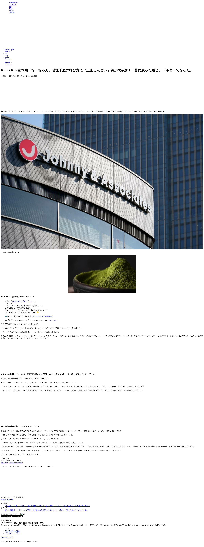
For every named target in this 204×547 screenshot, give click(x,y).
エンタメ (12, 5)
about (7, 529)
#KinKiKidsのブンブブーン (22, 301)
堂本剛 (3, 499)
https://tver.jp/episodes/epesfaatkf (12, 463)
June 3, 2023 (53, 320)
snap (10, 9)
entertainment (13, 3)
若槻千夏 (10, 499)
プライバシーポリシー (13, 533)
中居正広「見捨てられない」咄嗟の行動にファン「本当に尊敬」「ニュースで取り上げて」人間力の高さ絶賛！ (47, 506)
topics (11, 10)
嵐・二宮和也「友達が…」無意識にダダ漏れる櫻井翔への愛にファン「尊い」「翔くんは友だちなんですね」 (46, 510)
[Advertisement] (39, 41)
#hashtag (12, 12)
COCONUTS (7, 537)
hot (10, 7)
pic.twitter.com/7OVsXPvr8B (42, 316)
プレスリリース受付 (12, 531)
